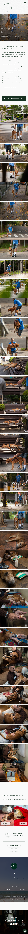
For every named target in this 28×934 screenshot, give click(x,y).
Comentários (14, 845)
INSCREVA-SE (22, 889)
